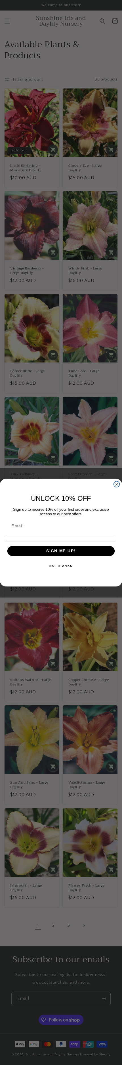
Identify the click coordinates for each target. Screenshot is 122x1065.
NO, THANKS (61, 565)
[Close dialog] (117, 484)
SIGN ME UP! (61, 551)
